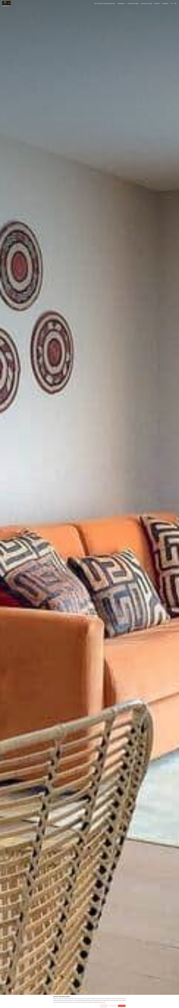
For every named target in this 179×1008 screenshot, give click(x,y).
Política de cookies (101, 1002)
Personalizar (104, 1005)
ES (171, 3)
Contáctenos (165, 3)
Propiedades (121, 3)
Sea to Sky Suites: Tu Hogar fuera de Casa (104, 3)
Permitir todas (122, 1005)
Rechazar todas (112, 1005)
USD (175, 3)
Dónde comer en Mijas (132, 3)
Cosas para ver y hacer (146, 3)
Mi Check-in (157, 3)
